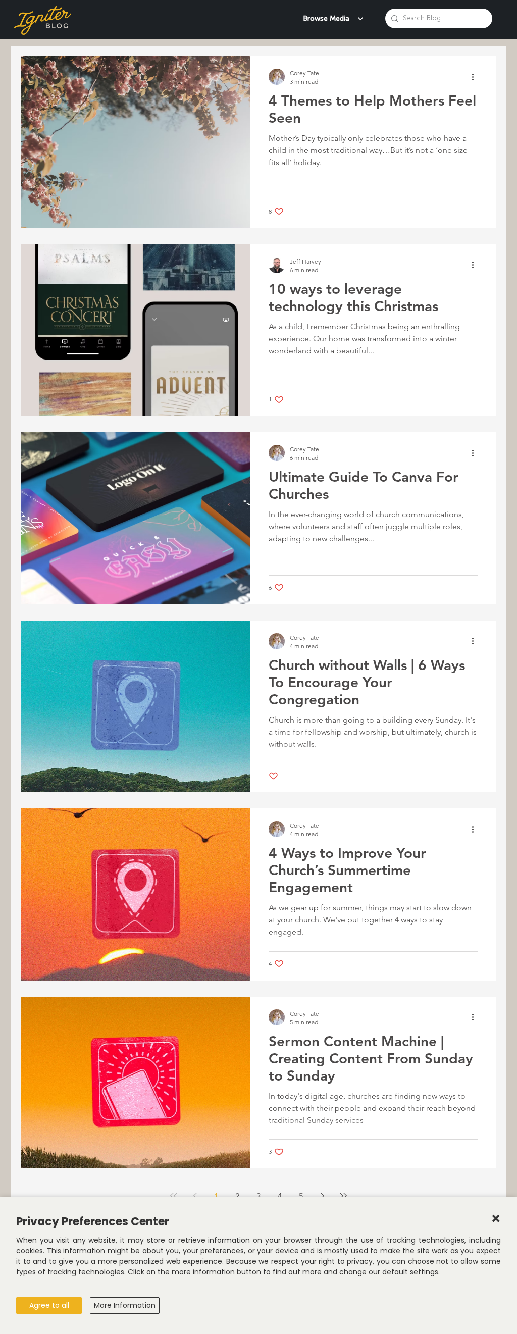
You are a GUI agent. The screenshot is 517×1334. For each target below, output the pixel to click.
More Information (125, 1305)
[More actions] (476, 77)
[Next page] (322, 1196)
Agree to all (49, 1305)
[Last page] (343, 1196)
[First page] (174, 1196)
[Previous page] (195, 1196)
